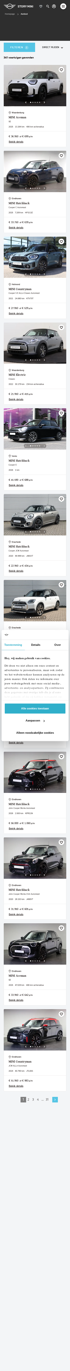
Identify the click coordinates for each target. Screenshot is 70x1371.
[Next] (44, 102)
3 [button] (33, 1099)
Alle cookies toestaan (35, 708)
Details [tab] (35, 644)
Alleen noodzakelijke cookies (35, 732)
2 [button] (28, 1099)
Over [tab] (57, 644)
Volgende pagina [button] (55, 1099)
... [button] (42, 1099)
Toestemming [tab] (13, 644)
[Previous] (25, 102)
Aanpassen (33, 720)
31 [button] (47, 1099)
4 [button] (38, 1099)
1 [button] (23, 1099)
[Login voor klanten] (54, 6)
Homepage (10, 14)
